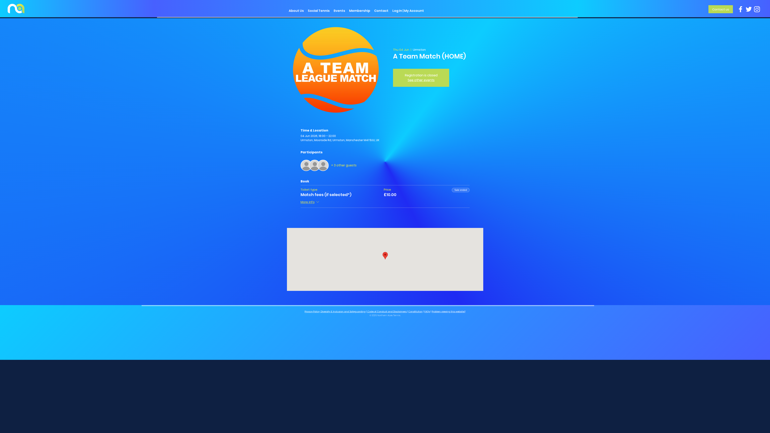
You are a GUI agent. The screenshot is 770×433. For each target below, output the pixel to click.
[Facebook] (741, 9)
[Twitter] (749, 9)
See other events (421, 80)
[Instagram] (757, 9)
